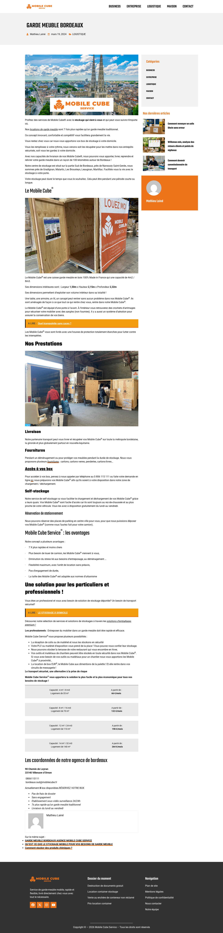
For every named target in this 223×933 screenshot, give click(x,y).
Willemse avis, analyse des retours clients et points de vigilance (181, 146)
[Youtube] (53, 905)
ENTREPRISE (134, 6)
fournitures (53, 461)
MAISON (172, 6)
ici (32, 480)
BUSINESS (115, 6)
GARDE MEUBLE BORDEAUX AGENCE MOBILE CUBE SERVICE (58, 840)
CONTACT (188, 6)
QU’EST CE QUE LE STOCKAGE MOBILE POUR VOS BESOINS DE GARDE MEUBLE (69, 844)
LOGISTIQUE (154, 6)
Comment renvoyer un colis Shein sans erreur (181, 126)
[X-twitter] (40, 905)
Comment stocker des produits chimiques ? (48, 847)
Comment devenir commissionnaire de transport (177, 165)
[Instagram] (47, 905)
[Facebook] (33, 905)
